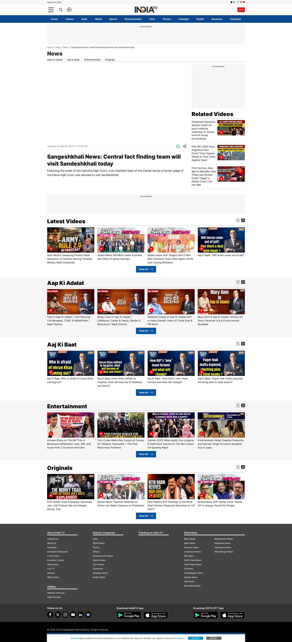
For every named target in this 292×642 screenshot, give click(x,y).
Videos (70, 19)
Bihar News (189, 539)
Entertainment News (103, 556)
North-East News (192, 560)
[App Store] (155, 615)
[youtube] (73, 615)
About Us (51, 543)
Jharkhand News (192, 551)
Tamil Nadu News (193, 564)
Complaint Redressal (57, 551)
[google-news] (88, 615)
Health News (99, 577)
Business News (100, 573)
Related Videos (212, 114)
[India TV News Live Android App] (128, 615)
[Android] (234, 2)
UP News (188, 568)
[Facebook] (50, 615)
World (98, 19)
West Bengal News (223, 551)
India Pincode (54, 597)
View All (143, 269)
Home (54, 19)
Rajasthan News (222, 543)
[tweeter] (58, 615)
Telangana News (222, 547)
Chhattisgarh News (193, 573)
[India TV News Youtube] (244, 2)
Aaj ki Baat (73, 59)
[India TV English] (146, 10)
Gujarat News (190, 577)
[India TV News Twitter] (241, 2)
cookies (180, 638)
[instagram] (65, 615)
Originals (110, 59)
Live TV (51, 568)
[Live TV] (241, 9)
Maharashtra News (223, 539)
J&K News (189, 581)
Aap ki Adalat (55, 59)
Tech (152, 19)
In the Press (53, 556)
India (84, 19)
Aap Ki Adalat (65, 283)
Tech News (98, 564)
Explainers (98, 568)
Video (57, 47)
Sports (113, 19)
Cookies (74, 638)
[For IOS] (232, 615)
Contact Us (52, 539)
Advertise (52, 547)
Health (200, 19)
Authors (51, 573)
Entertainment (133, 19)
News (65, 47)
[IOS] (231, 2)
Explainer (235, 19)
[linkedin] (81, 615)
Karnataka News (192, 585)
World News (99, 543)
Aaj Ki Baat (62, 344)
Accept (195, 638)
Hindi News (52, 564)
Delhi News (189, 543)
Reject (214, 638)
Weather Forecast (55, 593)
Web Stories (53, 577)
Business (217, 19)
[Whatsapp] (178, 146)
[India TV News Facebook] (238, 2)
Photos (167, 19)
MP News (188, 556)
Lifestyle (184, 19)
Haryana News (191, 547)
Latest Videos (66, 221)
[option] (71, 245)
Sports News (99, 560)
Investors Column (55, 560)
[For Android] (205, 615)
